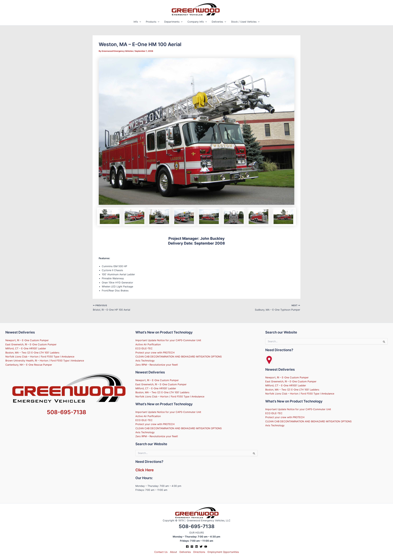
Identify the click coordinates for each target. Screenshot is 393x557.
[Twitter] (201, 546)
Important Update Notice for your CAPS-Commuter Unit (168, 340)
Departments (171, 21)
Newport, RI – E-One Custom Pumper (27, 340)
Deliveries (217, 21)
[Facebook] (187, 546)
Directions (199, 551)
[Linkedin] (196, 546)
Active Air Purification (148, 344)
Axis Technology (145, 360)
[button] (139, 21)
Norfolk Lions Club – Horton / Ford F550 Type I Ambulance (39, 356)
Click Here (144, 470)
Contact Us (160, 551)
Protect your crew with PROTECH (155, 352)
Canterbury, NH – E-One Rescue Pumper (28, 364)
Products (151, 21)
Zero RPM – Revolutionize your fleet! (156, 364)
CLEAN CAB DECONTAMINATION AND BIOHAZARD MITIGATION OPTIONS (178, 356)
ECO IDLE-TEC (144, 348)
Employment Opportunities (223, 551)
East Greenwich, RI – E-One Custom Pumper (30, 344)
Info (136, 21)
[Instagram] (192, 546)
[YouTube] (205, 546)
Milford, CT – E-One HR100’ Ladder (25, 348)
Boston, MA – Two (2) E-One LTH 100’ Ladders (32, 352)
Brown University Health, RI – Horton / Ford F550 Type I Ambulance (44, 360)
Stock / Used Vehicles (244, 21)
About (173, 551)
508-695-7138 (66, 412)
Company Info (195, 21)
